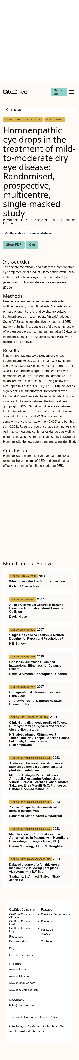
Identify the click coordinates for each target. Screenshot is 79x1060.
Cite (32, 244)
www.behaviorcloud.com (24, 989)
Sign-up (58, 92)
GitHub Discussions (21, 955)
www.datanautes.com (22, 982)
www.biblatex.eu (19, 976)
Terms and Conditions (22, 1017)
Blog (12, 948)
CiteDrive (46, 934)
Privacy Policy (48, 1017)
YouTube (46, 941)
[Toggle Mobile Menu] (71, 92)
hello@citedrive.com (21, 1005)
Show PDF (13, 244)
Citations (46, 921)
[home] (15, 92)
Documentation (18, 941)
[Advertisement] (39, 41)
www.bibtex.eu (18, 969)
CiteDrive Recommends (55, 914)
